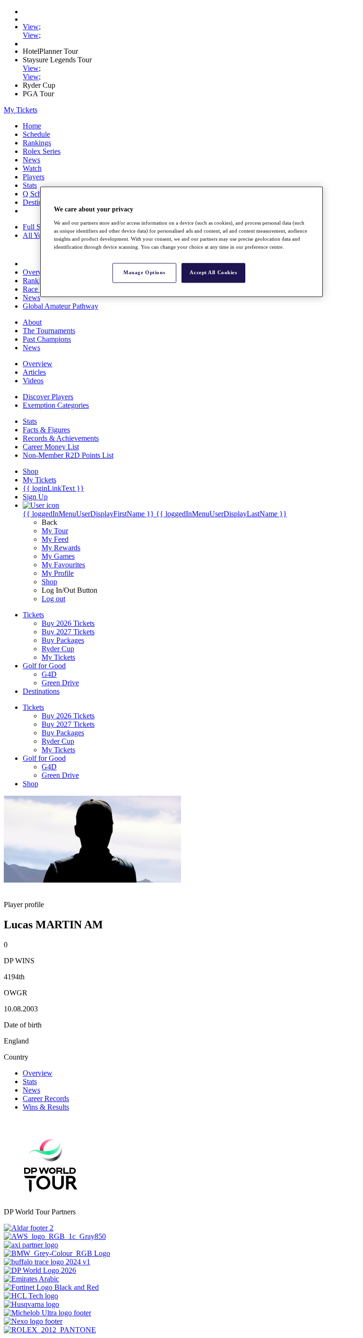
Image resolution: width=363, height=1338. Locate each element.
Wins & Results (46, 1107)
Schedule (36, 134)
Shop (49, 582)
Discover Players (48, 397)
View (31, 27)
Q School (37, 194)
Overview (37, 272)
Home (32, 126)
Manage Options (144, 272)
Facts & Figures (46, 430)
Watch (32, 168)
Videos (33, 381)
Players (33, 177)
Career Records (46, 1098)
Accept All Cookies (213, 272)
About (32, 322)
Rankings (37, 143)
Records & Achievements (61, 438)
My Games (58, 556)
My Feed (55, 539)
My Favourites (63, 565)
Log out (53, 599)
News (31, 160)
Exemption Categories (56, 405)
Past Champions (47, 339)
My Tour (55, 531)
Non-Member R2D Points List (68, 455)
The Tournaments (49, 331)
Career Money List (51, 447)
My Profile (58, 573)
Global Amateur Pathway (60, 306)
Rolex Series (41, 151)
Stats (30, 185)
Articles (34, 372)
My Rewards (61, 548)
